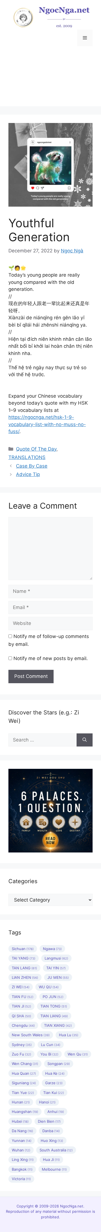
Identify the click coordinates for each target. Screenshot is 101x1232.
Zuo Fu (21, 1054)
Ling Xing (23, 1159)
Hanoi (47, 1102)
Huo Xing (52, 1140)
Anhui (55, 1111)
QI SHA (21, 1016)
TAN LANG (24, 968)
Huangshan (25, 1111)
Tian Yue (23, 1092)
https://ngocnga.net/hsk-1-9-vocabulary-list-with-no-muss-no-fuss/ (47, 424)
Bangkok (22, 1169)
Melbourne (54, 1169)
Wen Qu (78, 1054)
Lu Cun (50, 1044)
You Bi (49, 1054)
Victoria (21, 1179)
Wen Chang (25, 1063)
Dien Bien (49, 1121)
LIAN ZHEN (25, 977)
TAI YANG (23, 958)
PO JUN (53, 996)
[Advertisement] (50, 80)
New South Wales (31, 1035)
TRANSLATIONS (26, 457)
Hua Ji (51, 1159)
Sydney (22, 1044)
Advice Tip (28, 474)
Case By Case (31, 466)
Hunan (21, 1102)
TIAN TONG (53, 1006)
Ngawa (52, 948)
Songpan (58, 1063)
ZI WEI (20, 987)
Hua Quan (24, 1073)
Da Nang (22, 1131)
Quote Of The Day (36, 449)
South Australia (56, 1150)
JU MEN (58, 977)
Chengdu (23, 1025)
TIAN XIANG (58, 1025)
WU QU (49, 987)
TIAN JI (21, 1006)
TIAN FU (22, 996)
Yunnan (21, 1140)
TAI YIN (56, 968)
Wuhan (21, 1150)
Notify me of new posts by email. (50, 658)
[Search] (85, 740)
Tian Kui (53, 1092)
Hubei (20, 1121)
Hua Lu (68, 1035)
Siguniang (24, 1083)
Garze (54, 1083)
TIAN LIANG (54, 1016)
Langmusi (56, 958)
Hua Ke (55, 1073)
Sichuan (23, 948)
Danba (51, 1131)
